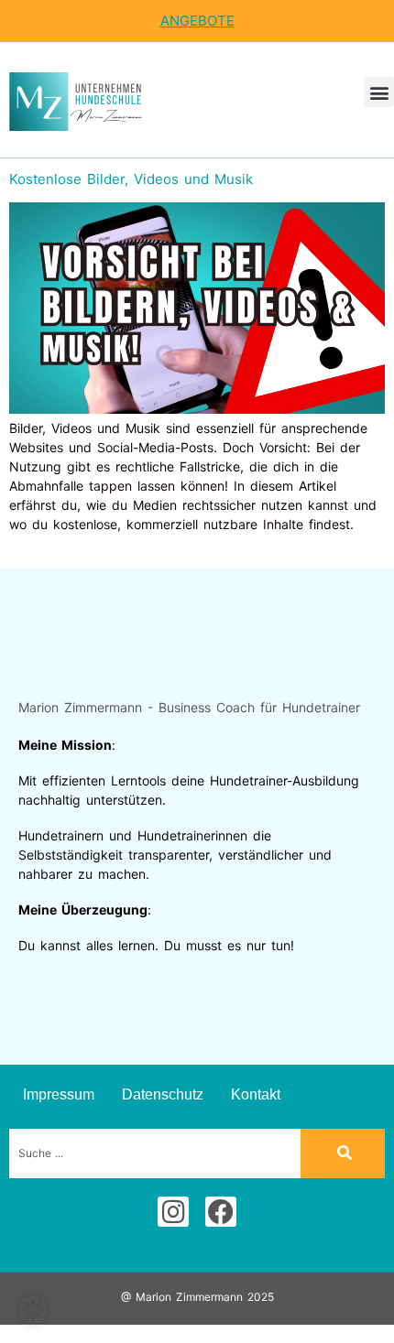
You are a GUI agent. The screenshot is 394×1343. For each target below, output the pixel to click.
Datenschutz (162, 1094)
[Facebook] (220, 1212)
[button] (379, 92)
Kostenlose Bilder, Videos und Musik (131, 179)
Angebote (197, 20)
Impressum (58, 1094)
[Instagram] (173, 1212)
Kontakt (255, 1094)
